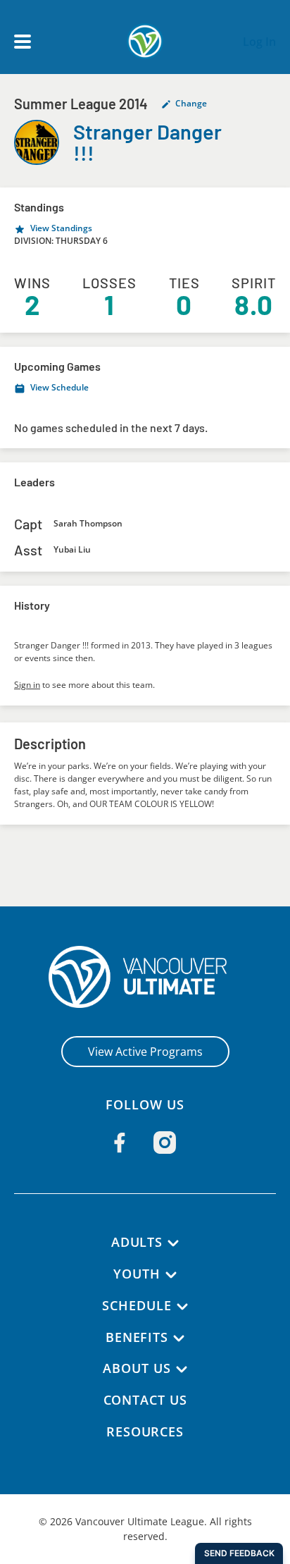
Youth (136, 1273)
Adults (137, 1241)
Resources (145, 1431)
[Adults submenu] (173, 1243)
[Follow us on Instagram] (164, 1142)
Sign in (27, 685)
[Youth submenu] (171, 1275)
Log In (259, 41)
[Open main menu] (22, 42)
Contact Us (145, 1399)
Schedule (136, 1305)
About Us (136, 1368)
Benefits (137, 1337)
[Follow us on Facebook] (119, 1142)
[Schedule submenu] (182, 1306)
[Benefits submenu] (178, 1338)
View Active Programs (145, 1051)
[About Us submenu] (181, 1369)
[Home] (145, 977)
